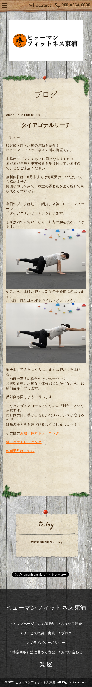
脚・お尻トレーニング (23, 442)
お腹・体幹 (13, 137)
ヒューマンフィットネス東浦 (46, 607)
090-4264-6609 (75, 4)
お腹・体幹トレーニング (39, 433)
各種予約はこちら (20, 451)
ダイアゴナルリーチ (46, 125)
